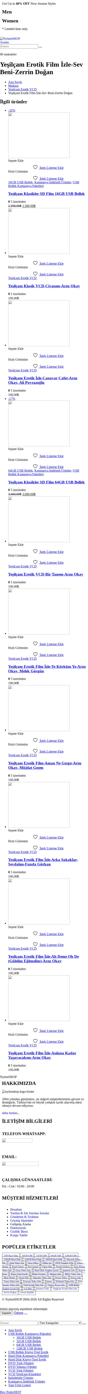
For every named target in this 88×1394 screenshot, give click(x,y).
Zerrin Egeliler (27, 1292)
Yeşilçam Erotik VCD (22, 278)
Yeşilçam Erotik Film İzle (65, 1288)
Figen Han (47, 1266)
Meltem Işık (55, 1274)
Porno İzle (76, 1277)
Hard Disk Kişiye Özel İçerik (27, 1359)
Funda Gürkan (63, 1266)
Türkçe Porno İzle (56, 1285)
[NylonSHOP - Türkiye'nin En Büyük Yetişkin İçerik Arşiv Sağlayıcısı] (10, 38)
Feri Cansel (33, 1266)
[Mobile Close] (2, 1319)
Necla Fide (24, 1277)
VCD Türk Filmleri (20, 1370)
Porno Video (61, 1277)
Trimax (48, 1281)
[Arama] (40, 47)
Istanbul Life (69, 1270)
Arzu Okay (33, 1263)
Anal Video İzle (16, 1263)
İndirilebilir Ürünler (20, 1378)
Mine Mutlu (9, 1277)
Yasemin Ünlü (42, 1288)
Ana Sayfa (15, 1330)
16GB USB (27, 1255)
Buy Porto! (10, 1392)
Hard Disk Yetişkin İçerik (47, 1270)
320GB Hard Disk (33, 1259)
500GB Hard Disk (53, 1259)
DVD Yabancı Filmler (22, 1367)
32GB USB (41, 1255)
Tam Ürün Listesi (19, 1385)
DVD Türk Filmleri (21, 1363)
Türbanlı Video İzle (65, 1281)
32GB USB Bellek (28, 1341)
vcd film (28, 1288)
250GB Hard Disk (12, 1259)
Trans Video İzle (11, 1281)
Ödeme (18, 1313)
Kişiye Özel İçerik (19, 1274)
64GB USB (56, 1255)
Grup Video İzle (23, 1270)
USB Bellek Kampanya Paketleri (29, 1334)
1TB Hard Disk (11, 1255)
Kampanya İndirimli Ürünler (52, 182)
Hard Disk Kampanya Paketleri (28, 1356)
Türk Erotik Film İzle (33, 1285)
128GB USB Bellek (29, 1348)
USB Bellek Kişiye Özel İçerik (28, 1352)
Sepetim (6, 1313)
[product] (48, 231)
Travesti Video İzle (32, 1281)
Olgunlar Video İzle (42, 1277)
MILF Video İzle (73, 1274)
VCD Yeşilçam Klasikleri (24, 1374)
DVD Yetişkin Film (64, 1263)
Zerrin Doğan (10, 1292)
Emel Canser (18, 1266)
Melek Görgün (39, 1274)
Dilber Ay (47, 1263)
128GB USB (71, 1255)
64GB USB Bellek (20, 470)
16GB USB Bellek (20, 182)
